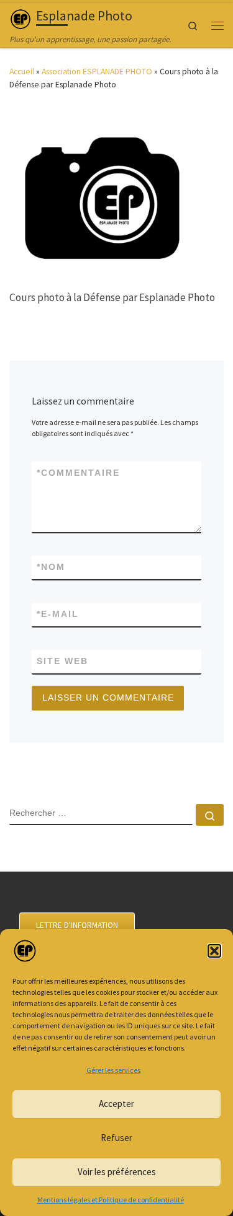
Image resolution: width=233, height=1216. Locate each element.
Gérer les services (113, 1070)
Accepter (116, 1103)
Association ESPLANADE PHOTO (97, 71)
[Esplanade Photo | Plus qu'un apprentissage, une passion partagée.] (20, 17)
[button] (214, 951)
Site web (62, 661)
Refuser (116, 1138)
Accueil (21, 71)
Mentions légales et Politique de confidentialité (110, 1199)
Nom (51, 567)
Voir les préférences (117, 1172)
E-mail (58, 614)
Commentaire (78, 473)
